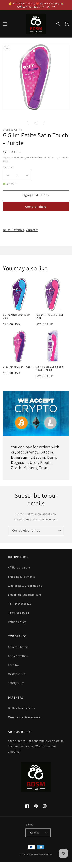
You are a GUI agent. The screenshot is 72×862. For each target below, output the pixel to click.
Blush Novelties (13, 230)
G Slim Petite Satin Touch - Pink (50, 316)
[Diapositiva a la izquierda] (27, 122)
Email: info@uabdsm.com (24, 594)
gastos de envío (32, 157)
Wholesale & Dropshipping (25, 585)
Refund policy (17, 622)
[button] (5, 24)
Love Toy (13, 665)
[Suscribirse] (59, 530)
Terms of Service (18, 612)
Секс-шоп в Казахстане (24, 717)
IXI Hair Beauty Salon (21, 708)
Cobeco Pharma (18, 647)
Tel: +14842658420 (19, 603)
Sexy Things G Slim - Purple (18, 366)
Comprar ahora (36, 206)
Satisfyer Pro (16, 683)
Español (34, 832)
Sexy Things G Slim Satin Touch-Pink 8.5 (49, 368)
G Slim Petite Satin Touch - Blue (17, 316)
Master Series (16, 674)
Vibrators (32, 230)
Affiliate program (19, 567)
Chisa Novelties (18, 656)
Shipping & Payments (21, 576)
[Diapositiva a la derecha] (44, 122)
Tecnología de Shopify (43, 854)
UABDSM (30, 854)
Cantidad (8, 167)
